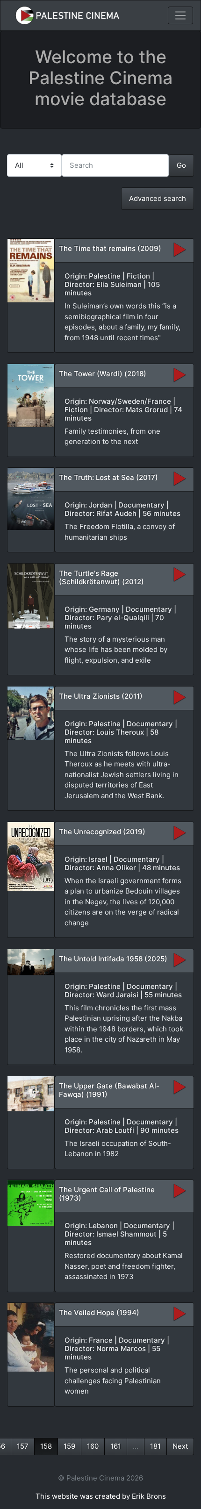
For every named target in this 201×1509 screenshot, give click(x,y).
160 (93, 1446)
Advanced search (157, 198)
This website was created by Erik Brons (101, 1496)
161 (115, 1446)
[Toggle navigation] (180, 15)
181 (155, 1446)
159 (69, 1446)
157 (23, 1446)
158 (46, 1446)
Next (180, 1446)
